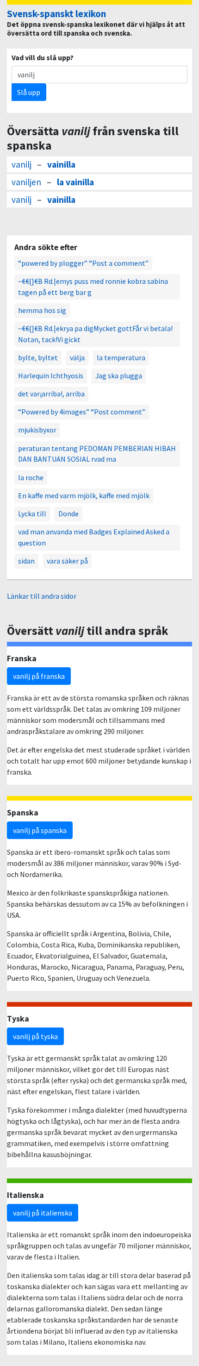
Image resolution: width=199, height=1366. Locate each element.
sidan (26, 560)
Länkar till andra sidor (41, 596)
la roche (31, 477)
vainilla (61, 164)
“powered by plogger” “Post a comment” (83, 263)
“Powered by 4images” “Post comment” (81, 411)
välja (77, 357)
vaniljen (26, 182)
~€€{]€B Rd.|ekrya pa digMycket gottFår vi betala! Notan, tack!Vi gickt (95, 334)
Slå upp (28, 92)
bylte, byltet (38, 357)
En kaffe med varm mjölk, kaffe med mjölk (83, 495)
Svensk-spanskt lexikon (56, 14)
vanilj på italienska (42, 1212)
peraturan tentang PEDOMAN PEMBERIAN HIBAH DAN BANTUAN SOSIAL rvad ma (97, 454)
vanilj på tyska (35, 1036)
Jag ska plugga (118, 375)
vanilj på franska (39, 676)
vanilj (21, 164)
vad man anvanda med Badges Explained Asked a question (93, 537)
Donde (68, 513)
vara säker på (67, 560)
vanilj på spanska (40, 830)
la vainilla (75, 182)
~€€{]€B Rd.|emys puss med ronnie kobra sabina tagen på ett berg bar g (93, 286)
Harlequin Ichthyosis (50, 375)
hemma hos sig (42, 310)
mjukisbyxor (37, 429)
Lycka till (32, 513)
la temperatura (121, 357)
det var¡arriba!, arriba (51, 393)
